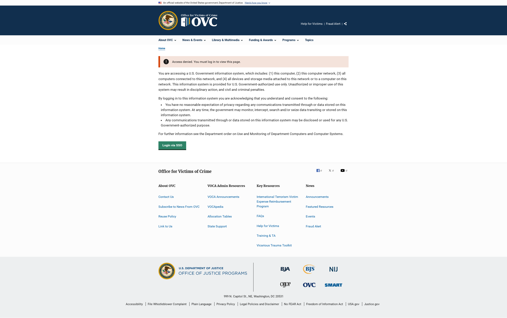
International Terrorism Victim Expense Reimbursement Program (277, 201)
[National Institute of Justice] (333, 272)
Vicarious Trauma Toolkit (274, 245)
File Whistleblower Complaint (167, 304)
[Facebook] (320, 173)
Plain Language (202, 304)
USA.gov (353, 304)
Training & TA (266, 236)
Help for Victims (312, 24)
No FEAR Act (292, 304)
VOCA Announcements (223, 197)
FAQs (260, 216)
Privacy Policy (225, 304)
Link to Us (165, 226)
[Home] (201, 20)
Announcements (317, 197)
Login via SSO (172, 145)
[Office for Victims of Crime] (309, 288)
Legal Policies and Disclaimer (259, 304)
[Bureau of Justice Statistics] (309, 274)
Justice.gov (371, 304)
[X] (332, 173)
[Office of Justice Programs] (168, 20)
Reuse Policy (167, 216)
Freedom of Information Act (324, 304)
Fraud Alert (333, 24)
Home (161, 48)
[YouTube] (344, 173)
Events (310, 216)
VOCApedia (215, 207)
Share (348, 26)
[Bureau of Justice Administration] (285, 272)
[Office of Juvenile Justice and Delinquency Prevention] (285, 288)
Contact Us (166, 197)
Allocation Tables (220, 216)
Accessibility (134, 304)
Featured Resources (319, 207)
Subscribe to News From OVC (178, 207)
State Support (217, 226)
